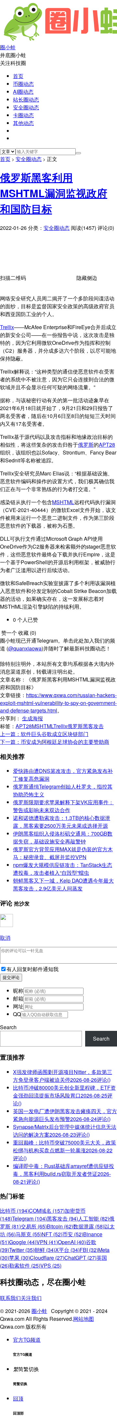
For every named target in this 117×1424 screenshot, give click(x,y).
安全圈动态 (26, 107)
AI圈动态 (23, 91)
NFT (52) (52, 1234)
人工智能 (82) (93, 1218)
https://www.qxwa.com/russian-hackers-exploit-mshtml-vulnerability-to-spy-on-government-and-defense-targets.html (58, 702)
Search (8, 1027)
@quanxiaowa (25, 648)
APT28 (107, 444)
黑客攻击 (93, 726)
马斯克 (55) (29, 1234)
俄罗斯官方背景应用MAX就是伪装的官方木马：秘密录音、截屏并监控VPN (63, 853)
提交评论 (11, 977)
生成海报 (32, 718)
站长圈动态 (26, 99)
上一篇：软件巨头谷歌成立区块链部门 (44, 734)
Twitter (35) (21, 1250)
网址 (18, 1006)
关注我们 (31, 1298)
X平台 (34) (67, 1250)
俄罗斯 (86, 444)
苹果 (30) (19, 1257)
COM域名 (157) (47, 1210)
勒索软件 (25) (24, 1265)
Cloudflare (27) (47, 1257)
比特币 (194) (14, 1210)
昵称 (18, 990)
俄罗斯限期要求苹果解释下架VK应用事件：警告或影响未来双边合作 (63, 806)
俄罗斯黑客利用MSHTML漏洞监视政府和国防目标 (53, 193)
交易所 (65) (34, 1226)
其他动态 (23, 123)
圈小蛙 (39, 1311)
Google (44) (22, 1242)
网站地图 (83, 1318)
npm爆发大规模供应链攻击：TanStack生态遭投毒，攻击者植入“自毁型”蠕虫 (62, 868)
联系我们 (10, 1298)
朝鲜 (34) (44, 1250)
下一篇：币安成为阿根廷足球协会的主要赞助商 (54, 741)
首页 (18, 76)
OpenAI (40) (72, 1242)
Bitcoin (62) (60, 1226)
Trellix (7, 327)
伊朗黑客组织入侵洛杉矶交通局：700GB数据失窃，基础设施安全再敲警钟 (62, 837)
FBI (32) (89, 1250)
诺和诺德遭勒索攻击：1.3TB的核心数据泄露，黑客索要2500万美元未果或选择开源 (61, 821)
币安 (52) (72, 1234)
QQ (17, 1014)
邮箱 (18, 998)
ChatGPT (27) (80, 1257)
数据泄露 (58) (88, 1226)
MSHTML (63, 502)
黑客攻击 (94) (62, 1218)
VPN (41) (47, 1242)
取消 (5, 937)
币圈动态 (23, 84)
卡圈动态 (23, 115)
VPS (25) (50, 1265)
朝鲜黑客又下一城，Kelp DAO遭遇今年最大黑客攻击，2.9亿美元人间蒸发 (63, 884)
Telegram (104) (29, 1218)
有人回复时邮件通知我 (32, 969)
